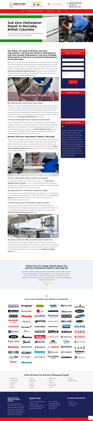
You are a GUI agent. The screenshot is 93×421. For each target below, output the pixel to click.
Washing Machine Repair (35, 408)
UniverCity (51, 387)
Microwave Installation (54, 403)
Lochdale (32, 378)
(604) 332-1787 (75, 7)
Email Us (72, 401)
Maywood (32, 382)
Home (22, 11)
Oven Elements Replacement (37, 407)
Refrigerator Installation (54, 405)
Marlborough (32, 380)
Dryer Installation (52, 401)
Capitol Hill (12, 382)
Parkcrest (51, 380)
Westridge (70, 378)
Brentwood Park (13, 378)
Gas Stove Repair (33, 403)
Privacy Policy (51, 408)
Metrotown (32, 385)
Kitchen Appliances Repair (36, 405)
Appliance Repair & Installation (35, 11)
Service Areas (50, 11)
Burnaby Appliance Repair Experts (55, 419)
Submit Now (73, 82)
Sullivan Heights (52, 385)
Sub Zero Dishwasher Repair (18, 14)
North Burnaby (52, 378)
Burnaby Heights (14, 380)
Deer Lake (12, 385)
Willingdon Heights (72, 380)
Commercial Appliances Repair (37, 401)
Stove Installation (52, 407)
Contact (59, 11)
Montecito (32, 387)
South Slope (51, 382)
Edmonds (12, 387)
